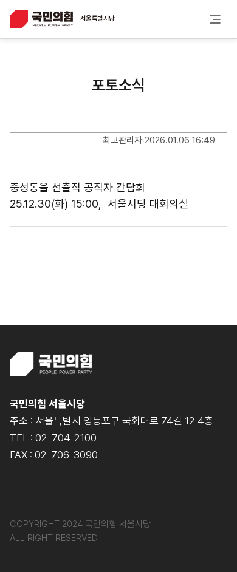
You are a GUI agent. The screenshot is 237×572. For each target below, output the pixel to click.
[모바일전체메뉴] (215, 19)
